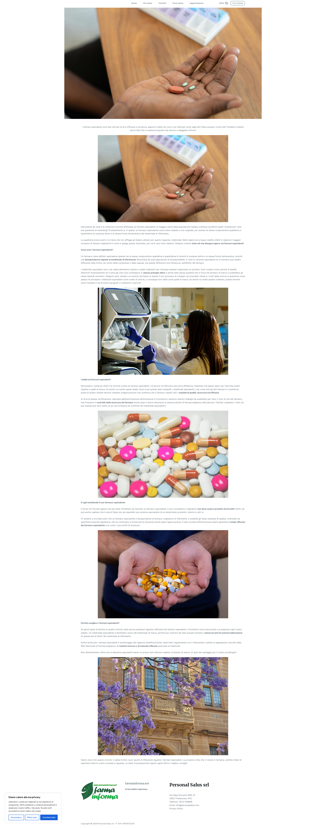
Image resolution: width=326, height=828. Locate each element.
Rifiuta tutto (32, 817)
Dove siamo (178, 3)
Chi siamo (147, 3)
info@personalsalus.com (187, 805)
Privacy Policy (176, 808)
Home (134, 3)
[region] (33, 808)
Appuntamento (196, 3)
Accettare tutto (49, 817)
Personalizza (16, 817)
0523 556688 (237, 3)
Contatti (162, 3)
